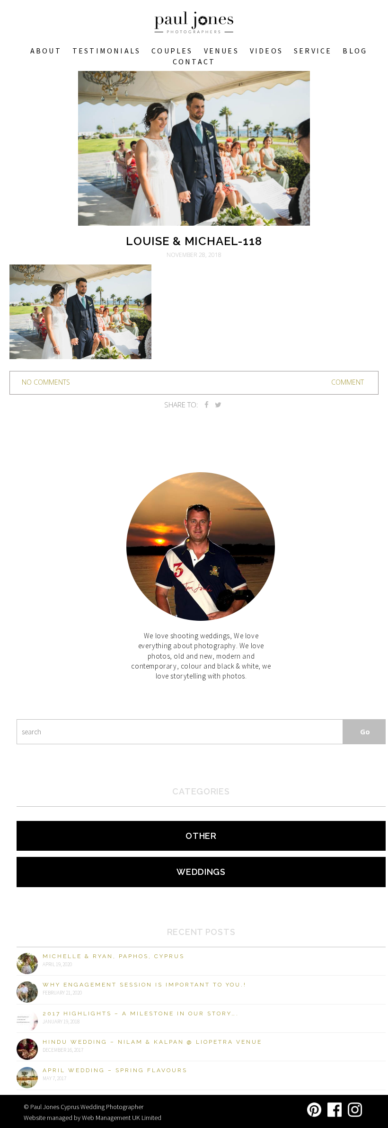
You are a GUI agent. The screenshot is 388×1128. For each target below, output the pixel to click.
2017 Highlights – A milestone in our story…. (141, 1013)
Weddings (201, 872)
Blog (355, 50)
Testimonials (106, 50)
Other (201, 836)
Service (313, 50)
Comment (347, 382)
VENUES (221, 50)
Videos (266, 50)
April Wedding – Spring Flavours (115, 1070)
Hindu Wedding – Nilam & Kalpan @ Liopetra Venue (152, 1042)
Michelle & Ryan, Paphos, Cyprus (114, 956)
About (46, 50)
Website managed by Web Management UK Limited (92, 1117)
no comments (46, 382)
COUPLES (172, 50)
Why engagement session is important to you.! (145, 984)
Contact (194, 61)
